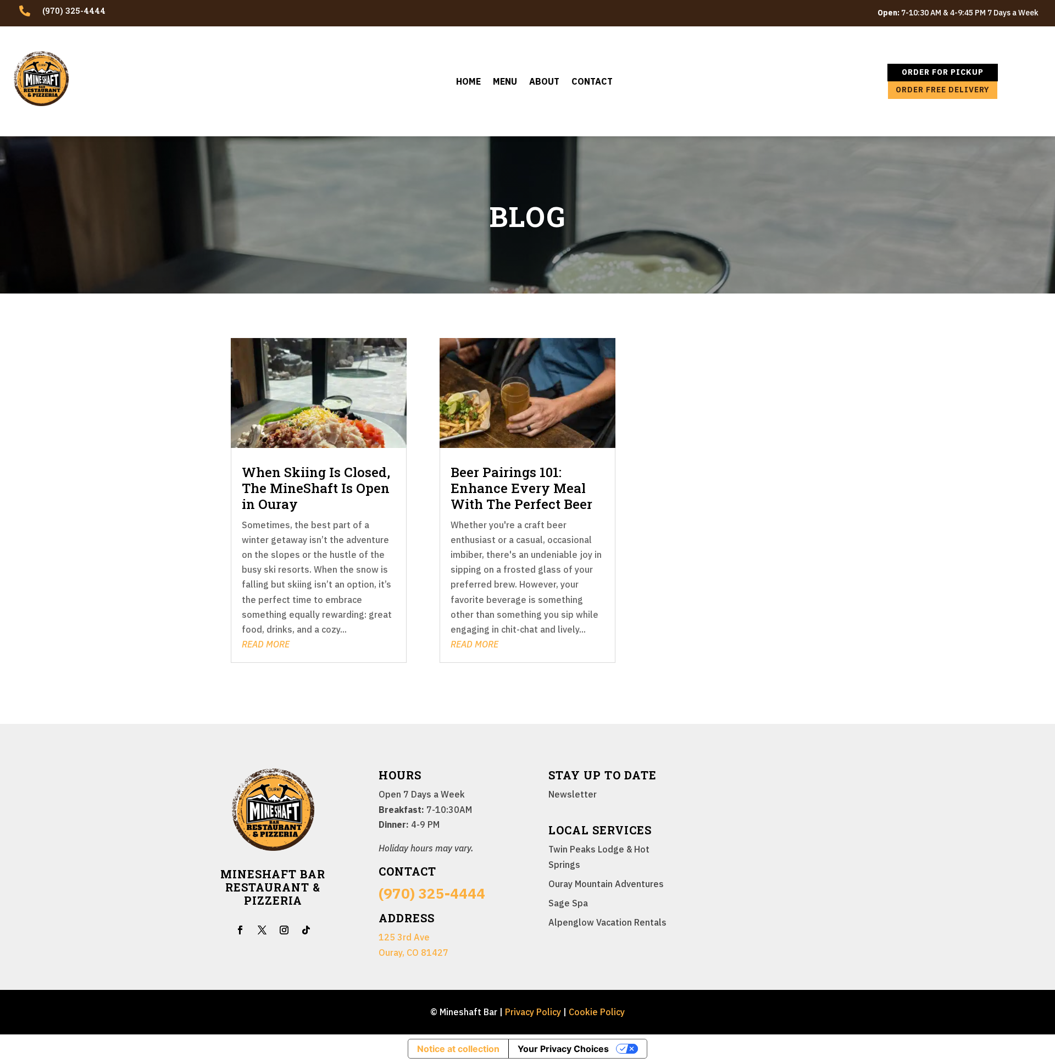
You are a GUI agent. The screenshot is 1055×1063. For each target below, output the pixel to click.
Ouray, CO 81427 (413, 952)
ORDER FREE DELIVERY (943, 90)
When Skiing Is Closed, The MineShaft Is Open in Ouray (316, 488)
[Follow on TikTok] (306, 930)
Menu (505, 82)
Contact (592, 82)
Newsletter (572, 794)
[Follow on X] (262, 930)
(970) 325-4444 (432, 893)
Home (468, 82)
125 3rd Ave (404, 937)
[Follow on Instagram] (284, 930)
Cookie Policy (597, 1011)
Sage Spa (568, 903)
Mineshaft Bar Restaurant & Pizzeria (272, 887)
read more (266, 644)
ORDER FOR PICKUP (943, 72)
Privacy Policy (533, 1011)
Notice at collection (458, 1048)
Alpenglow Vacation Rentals (607, 922)
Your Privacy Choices (563, 1048)
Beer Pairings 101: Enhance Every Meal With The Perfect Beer (521, 488)
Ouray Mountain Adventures (606, 883)
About (544, 82)
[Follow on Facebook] (240, 930)
